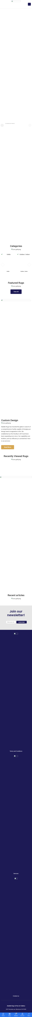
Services (16, 873)
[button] (2, 4)
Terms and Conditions (16, 751)
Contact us (16, 996)
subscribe (21, 622)
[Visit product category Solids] (8, 260)
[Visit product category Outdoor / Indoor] (24, 260)
